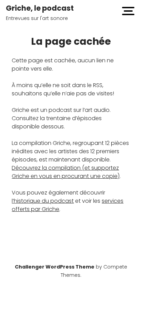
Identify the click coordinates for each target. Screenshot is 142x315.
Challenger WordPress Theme (54, 266)
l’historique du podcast (43, 201)
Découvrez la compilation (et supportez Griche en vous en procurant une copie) (66, 172)
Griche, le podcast (40, 8)
